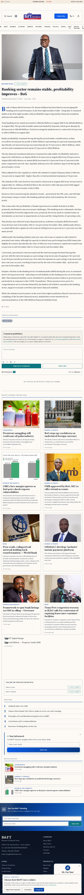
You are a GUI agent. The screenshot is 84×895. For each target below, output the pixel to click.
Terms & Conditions (8, 865)
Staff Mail (46, 853)
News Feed (47, 865)
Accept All (39, 890)
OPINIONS (47, 26)
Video (45, 871)
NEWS (6, 26)
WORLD (63, 26)
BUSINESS (13, 26)
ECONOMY (21, 26)
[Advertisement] (43, 661)
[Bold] (3, 362)
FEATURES (39, 26)
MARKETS (30, 26)
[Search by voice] (16, 16)
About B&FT (47, 841)
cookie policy (52, 885)
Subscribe (61, 16)
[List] (14, 362)
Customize (27, 890)
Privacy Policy (6, 868)
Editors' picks (7, 84)
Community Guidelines (9, 874)
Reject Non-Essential (13, 890)
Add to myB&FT (21, 84)
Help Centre (47, 844)
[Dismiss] (80, 734)
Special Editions (77, 27)
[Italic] (7, 362)
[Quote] (10, 362)
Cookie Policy (6, 871)
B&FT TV (69, 27)
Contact (46, 850)
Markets (46, 868)
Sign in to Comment (21, 366)
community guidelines (61, 339)
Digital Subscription (49, 874)
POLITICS (55, 26)
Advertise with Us (49, 847)
